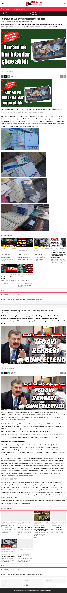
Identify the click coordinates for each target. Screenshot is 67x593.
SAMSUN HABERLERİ (11, 249)
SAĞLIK (9, 312)
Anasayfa (4, 21)
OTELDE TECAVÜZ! (23, 254)
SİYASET (53, 524)
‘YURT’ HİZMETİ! (38, 254)
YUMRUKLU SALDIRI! (23, 280)
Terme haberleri (11, 551)
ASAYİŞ (9, 21)
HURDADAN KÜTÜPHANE (24, 527)
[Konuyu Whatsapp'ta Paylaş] (8, 76)
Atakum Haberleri (21, 249)
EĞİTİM (19, 522)
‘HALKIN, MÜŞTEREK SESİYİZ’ (23, 555)
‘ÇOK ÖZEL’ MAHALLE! (7, 526)
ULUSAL (3, 250)
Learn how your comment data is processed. (33, 295)
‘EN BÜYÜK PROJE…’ (56, 527)
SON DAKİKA (20, 276)
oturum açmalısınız (18, 294)
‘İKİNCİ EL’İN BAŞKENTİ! (8, 556)
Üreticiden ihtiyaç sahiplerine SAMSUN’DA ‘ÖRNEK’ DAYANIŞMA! (41, 529)
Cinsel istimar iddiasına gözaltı (8, 277)
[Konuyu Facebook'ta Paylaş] (2, 76)
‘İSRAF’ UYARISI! (5, 254)
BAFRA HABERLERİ (59, 249)
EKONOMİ (36, 522)
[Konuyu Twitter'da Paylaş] (5, 76)
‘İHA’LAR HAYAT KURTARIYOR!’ (22, 9)
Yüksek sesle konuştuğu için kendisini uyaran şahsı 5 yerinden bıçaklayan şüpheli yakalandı (58, 255)
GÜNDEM (3, 249)
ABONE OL (16, 76)
